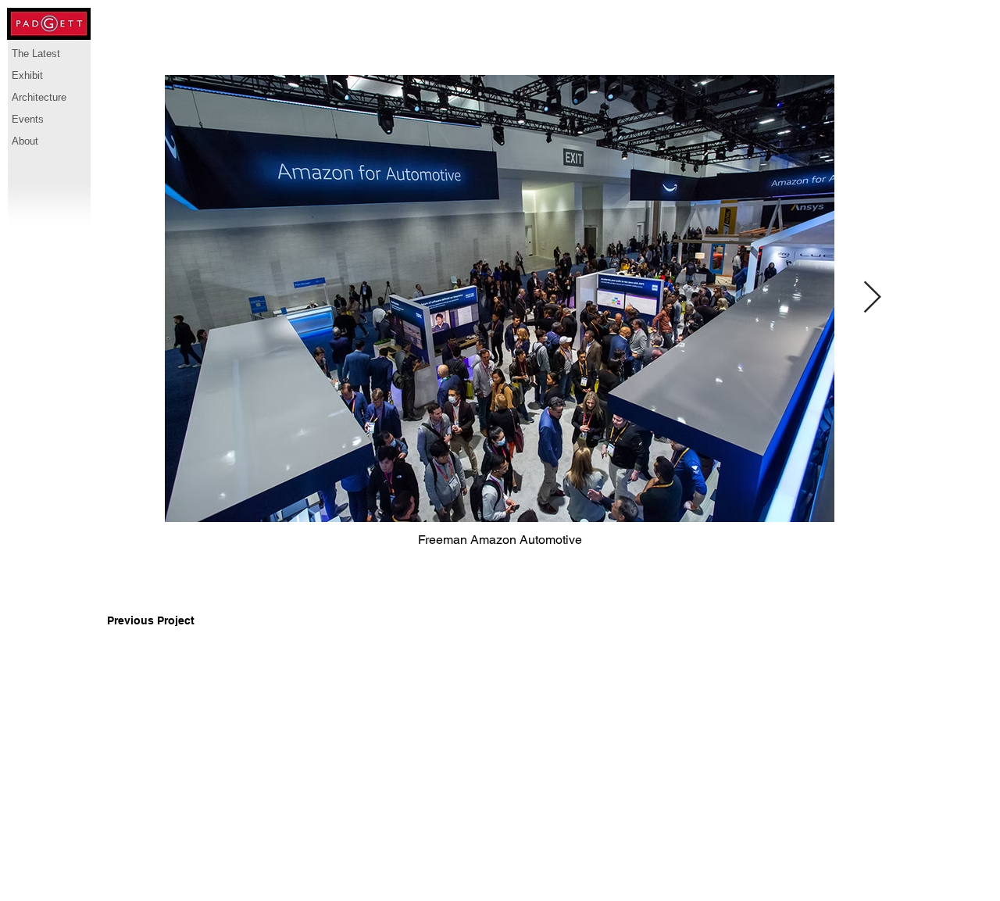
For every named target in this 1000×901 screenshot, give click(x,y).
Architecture (39, 97)
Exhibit (27, 75)
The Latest (36, 53)
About (25, 141)
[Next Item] (872, 298)
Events (28, 119)
